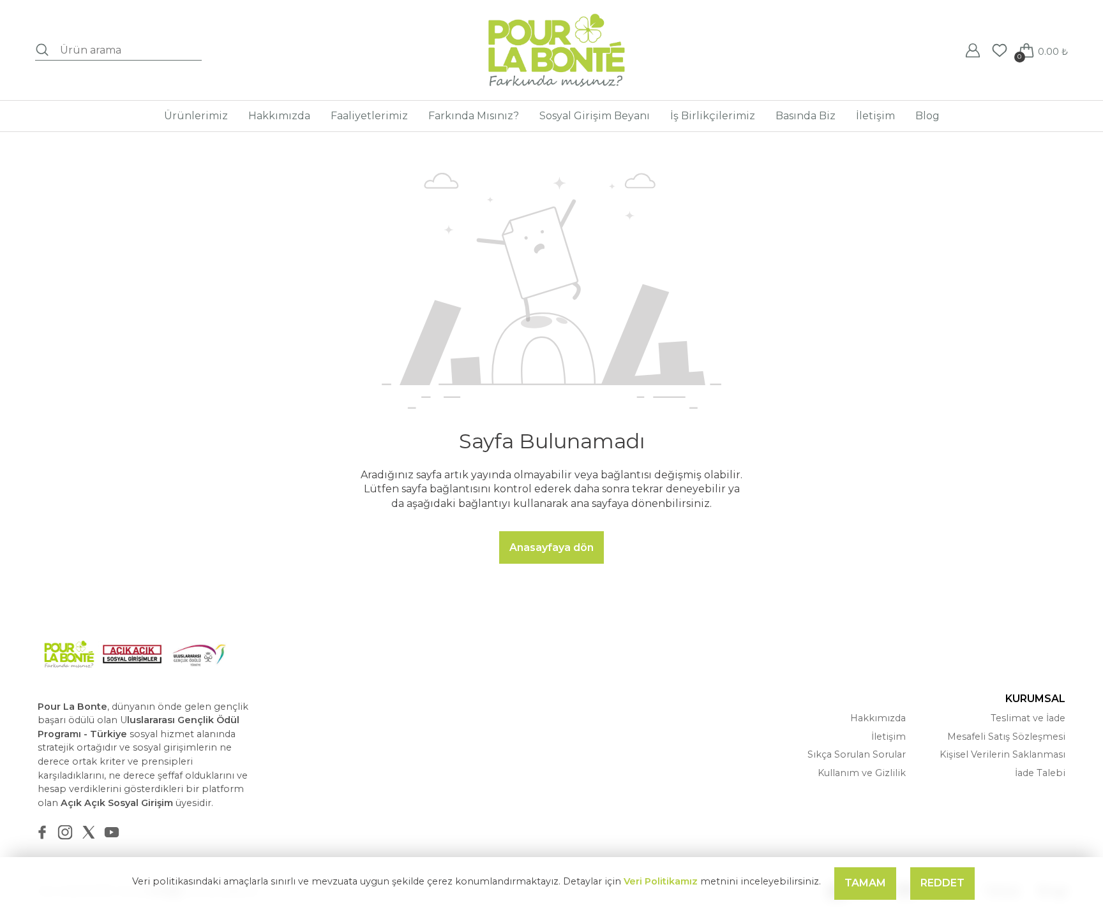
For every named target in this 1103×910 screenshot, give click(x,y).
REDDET (942, 883)
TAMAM (865, 883)
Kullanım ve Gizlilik (862, 773)
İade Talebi (1040, 773)
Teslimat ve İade (1028, 718)
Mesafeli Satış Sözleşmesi (1006, 736)
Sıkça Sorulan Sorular (856, 754)
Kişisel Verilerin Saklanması (1002, 754)
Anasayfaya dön (551, 547)
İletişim (888, 736)
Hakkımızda (878, 718)
